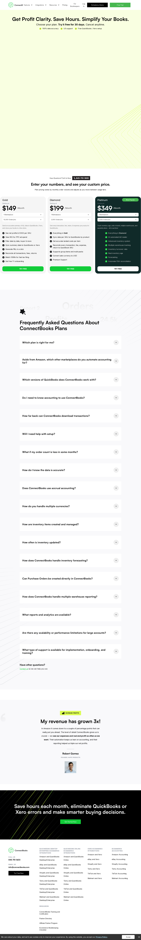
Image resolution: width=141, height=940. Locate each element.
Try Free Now (19, 873)
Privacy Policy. (101, 937)
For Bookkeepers (74, 5)
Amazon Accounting (120, 855)
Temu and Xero (94, 869)
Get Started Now (70, 822)
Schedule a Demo (97, 5)
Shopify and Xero (94, 864)
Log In (83, 5)
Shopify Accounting (119, 864)
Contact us (24, 669)
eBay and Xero (93, 859)
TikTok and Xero (94, 874)
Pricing (64, 5)
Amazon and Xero (95, 855)
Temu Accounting (119, 869)
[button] (28, 5)
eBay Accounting (118, 859)
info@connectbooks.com (18, 867)
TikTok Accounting (119, 874)
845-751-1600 (14, 860)
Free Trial (120, 5)
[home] (17, 4)
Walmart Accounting (120, 878)
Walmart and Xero (95, 878)
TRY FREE (118, 269)
